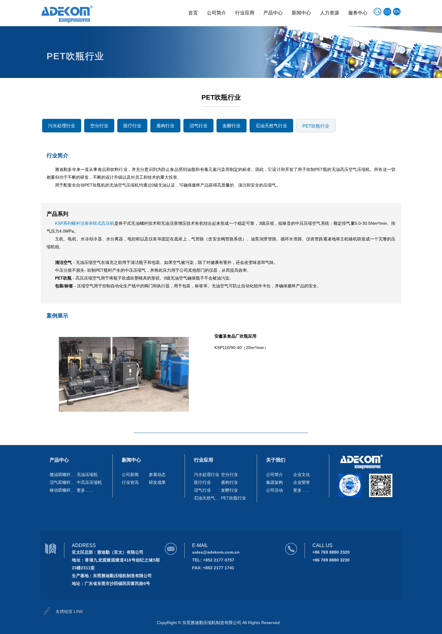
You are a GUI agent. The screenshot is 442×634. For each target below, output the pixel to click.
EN (397, 11)
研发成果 (157, 482)
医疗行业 (132, 125)
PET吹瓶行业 (315, 125)
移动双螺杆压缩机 (63, 490)
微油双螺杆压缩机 (63, 474)
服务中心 (357, 12)
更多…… (85, 490)
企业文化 (301, 474)
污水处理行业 (61, 125)
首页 (193, 12)
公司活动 (274, 490)
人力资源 (329, 12)
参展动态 (157, 474)
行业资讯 (130, 482)
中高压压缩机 (89, 482)
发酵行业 (232, 125)
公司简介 (216, 12)
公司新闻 (130, 474)
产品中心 (273, 12)
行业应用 (244, 12)
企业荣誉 (301, 482)
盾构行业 (165, 125)
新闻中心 (301, 12)
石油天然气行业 (271, 125)
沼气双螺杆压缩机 (63, 482)
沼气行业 (198, 125)
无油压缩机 (87, 474)
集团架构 (274, 482)
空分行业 (99, 125)
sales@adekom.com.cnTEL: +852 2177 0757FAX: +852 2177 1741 (216, 560)
